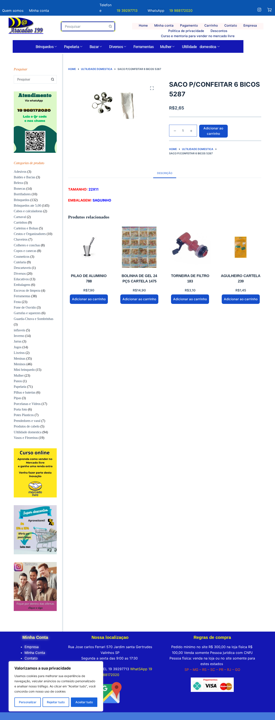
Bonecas (19, 188)
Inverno (19, 336)
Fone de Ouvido (25, 307)
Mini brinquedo (24, 369)
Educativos (21, 279)
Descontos (219, 31)
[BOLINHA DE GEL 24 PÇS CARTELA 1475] (139, 247)
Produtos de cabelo (27, 426)
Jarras (17, 341)
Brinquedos (44, 46)
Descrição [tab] (164, 173)
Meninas (19, 358)
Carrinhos (20, 222)
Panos (18, 381)
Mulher (165, 46)
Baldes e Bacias (24, 177)
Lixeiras (19, 353)
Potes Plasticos (24, 415)
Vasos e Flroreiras (26, 438)
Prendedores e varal (27, 421)
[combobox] (84, 26)
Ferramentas (143, 46)
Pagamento (189, 25)
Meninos (20, 364)
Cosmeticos (21, 256)
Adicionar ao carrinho (213, 131)
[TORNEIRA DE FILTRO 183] (190, 247)
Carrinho (211, 25)
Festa (17, 302)
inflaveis (19, 330)
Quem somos (12, 10)
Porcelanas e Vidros (27, 404)
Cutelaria (20, 262)
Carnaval (20, 217)
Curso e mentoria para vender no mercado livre (198, 36)
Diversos (116, 46)
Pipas (17, 398)
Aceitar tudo (84, 702)
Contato (230, 25)
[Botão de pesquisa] (110, 26)
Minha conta (164, 25)
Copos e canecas (25, 251)
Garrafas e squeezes (27, 313)
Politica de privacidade (186, 31)
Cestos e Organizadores (30, 234)
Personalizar (27, 702)
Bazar (94, 46)
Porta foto (20, 409)
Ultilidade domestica (199, 46)
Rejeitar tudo (56, 702)
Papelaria (71, 46)
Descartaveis (22, 268)
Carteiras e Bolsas (26, 228)
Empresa (250, 25)
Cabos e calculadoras (28, 211)
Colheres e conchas (27, 245)
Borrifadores (22, 194)
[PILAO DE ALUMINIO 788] (88, 247)
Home (143, 25)
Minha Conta (34, 652)
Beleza (18, 183)
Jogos (17, 347)
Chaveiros (21, 239)
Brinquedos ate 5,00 (27, 205)
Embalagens (22, 284)
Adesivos (20, 171)
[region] (56, 686)
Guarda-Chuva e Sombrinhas (33, 319)
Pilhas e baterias (24, 392)
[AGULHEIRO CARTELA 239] (240, 247)
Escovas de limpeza (27, 290)
